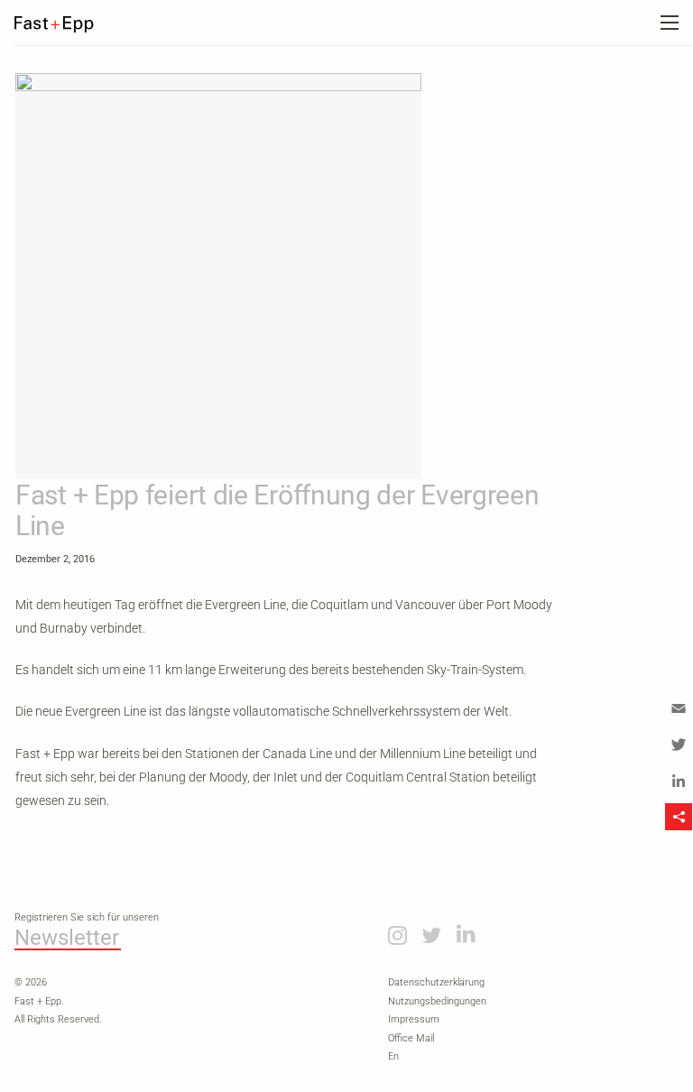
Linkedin (466, 934)
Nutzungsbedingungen (437, 1001)
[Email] (678, 708)
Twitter (431, 934)
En (393, 1056)
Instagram (397, 934)
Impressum (413, 1019)
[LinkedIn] (678, 781)
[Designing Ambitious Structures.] (67, 24)
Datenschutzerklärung (436, 982)
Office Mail (411, 1038)
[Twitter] (678, 744)
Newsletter (66, 938)
